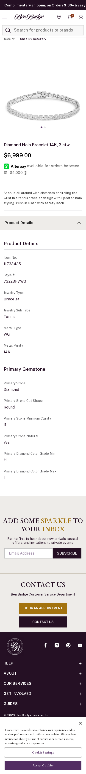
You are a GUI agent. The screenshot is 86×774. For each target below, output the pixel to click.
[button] (81, 17)
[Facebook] (45, 646)
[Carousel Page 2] (45, 127)
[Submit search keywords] (8, 30)
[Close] (80, 723)
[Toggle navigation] (5, 17)
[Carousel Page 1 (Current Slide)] (41, 127)
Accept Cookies (43, 765)
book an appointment (43, 608)
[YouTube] (80, 646)
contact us (43, 622)
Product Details (19, 223)
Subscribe (67, 553)
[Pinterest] (68, 646)
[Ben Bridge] (29, 17)
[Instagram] (57, 646)
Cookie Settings (43, 752)
